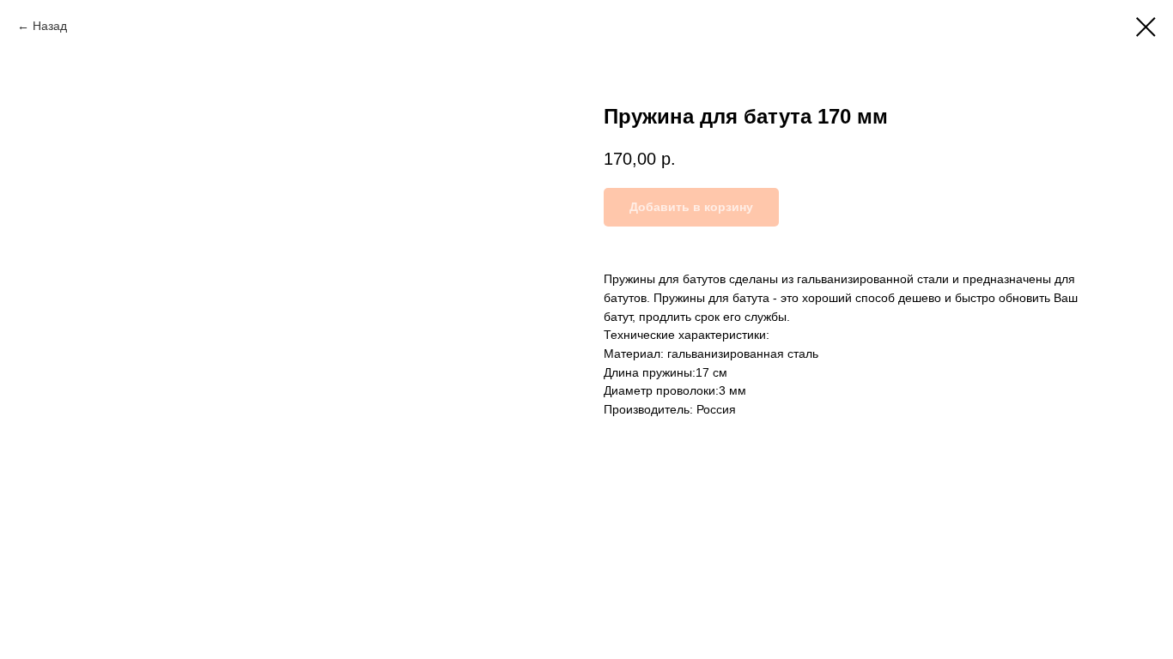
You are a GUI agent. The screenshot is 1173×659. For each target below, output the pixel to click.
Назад (50, 26)
